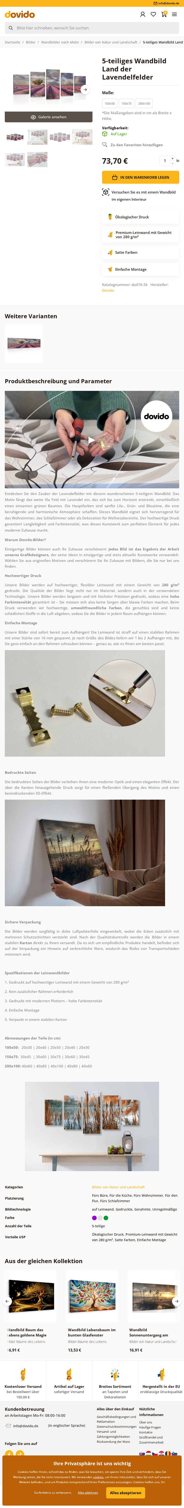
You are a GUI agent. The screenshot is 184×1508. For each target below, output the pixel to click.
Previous (7, 1301)
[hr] (162, 1453)
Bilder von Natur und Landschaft (111, 42)
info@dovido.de (25, 1426)
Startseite (12, 42)
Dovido (108, 290)
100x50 (110, 103)
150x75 (126, 103)
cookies (98, 1477)
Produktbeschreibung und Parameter (58, 381)
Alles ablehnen (88, 1493)
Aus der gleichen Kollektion (44, 1261)
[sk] (142, 1453)
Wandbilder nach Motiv (60, 42)
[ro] (168, 1453)
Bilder (30, 42)
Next (85, 89)
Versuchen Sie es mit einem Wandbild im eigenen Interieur (144, 196)
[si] (174, 1453)
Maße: (108, 92)
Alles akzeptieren (125, 1492)
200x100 (144, 103)
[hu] (149, 1453)
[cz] (155, 1453)
